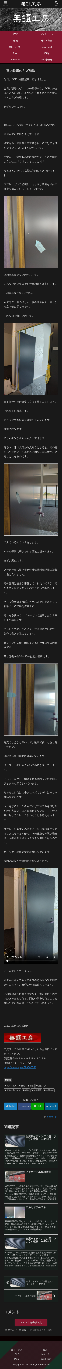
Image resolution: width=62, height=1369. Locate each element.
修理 (23, 1086)
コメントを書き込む (31, 1322)
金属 (9, 1080)
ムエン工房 (11, 1086)
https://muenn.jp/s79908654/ (20, 1067)
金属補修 (49, 1090)
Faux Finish (45, 1359)
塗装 (31, 1086)
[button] (56, 695)
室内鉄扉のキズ (13, 1090)
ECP (17, 1354)
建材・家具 (16, 1349)
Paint (16, 1359)
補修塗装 (37, 1090)
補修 (26, 1090)
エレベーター (45, 1354)
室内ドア (42, 1086)
